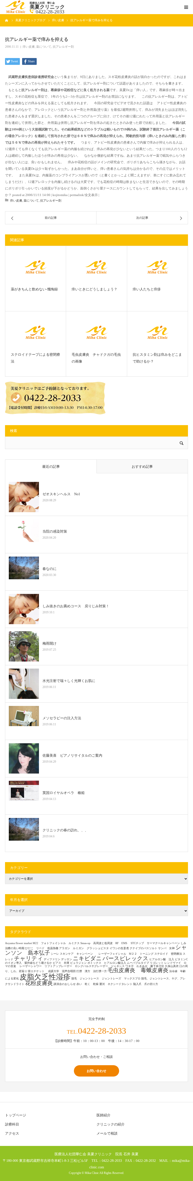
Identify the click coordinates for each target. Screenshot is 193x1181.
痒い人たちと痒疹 (147, 289)
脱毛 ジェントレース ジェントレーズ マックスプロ (105, 978)
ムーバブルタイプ (138, 963)
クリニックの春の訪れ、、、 (65, 830)
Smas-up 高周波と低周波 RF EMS (105, 943)
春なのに (49, 569)
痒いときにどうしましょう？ (94, 289)
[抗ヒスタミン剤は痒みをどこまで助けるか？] (157, 332)
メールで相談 (107, 1133)
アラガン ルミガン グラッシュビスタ (84, 948)
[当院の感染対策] (24, 534)
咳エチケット (37, 971)
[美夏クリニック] (16, 12)
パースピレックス (126, 958)
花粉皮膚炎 (39, 983)
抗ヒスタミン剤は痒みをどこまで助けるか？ (157, 358)
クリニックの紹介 (110, 1124)
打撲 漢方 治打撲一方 (91, 971)
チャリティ (28, 958)
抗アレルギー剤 (63, 46)
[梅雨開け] (24, 646)
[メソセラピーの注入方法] (24, 721)
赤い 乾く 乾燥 (87, 984)
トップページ (15, 1115)
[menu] (186, 7)
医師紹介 (103, 1115)
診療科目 (12, 1124)
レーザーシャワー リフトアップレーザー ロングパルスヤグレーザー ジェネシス (72, 966)
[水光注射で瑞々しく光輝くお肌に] (24, 684)
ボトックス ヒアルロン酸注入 (106, 963)
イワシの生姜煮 (119, 948)
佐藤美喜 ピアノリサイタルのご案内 (72, 755)
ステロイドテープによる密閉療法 (35, 358)
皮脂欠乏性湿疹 (45, 977)
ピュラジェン (78, 963)
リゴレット (157, 963)
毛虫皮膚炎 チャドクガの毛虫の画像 (96, 358)
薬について (43, 46)
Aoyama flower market (18, 943)
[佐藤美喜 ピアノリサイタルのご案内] (24, 758)
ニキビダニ (87, 958)
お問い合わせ (96, 1070)
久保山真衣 (172, 966)
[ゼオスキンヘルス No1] (24, 497)
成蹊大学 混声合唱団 (62, 971)
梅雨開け (49, 643)
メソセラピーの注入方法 (63, 718)
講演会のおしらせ (65, 984)
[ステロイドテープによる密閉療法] (35, 332)
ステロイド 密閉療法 (168, 953)
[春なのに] (24, 572)
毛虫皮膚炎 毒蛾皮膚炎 (138, 970)
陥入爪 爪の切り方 (145, 984)
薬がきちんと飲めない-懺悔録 (35, 289)
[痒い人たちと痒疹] (157, 267)
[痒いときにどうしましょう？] (96, 267)
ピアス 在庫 (61, 963)
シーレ (55, 953)
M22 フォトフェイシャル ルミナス (56, 943)
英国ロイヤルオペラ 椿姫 (63, 793)
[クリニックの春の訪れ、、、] (24, 833)
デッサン (66, 959)
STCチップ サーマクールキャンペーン (155, 943)
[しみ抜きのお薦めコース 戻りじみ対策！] (24, 609)
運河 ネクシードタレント (115, 984)
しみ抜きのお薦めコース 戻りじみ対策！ (75, 606)
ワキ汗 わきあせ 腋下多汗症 (144, 966)
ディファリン (52, 959)
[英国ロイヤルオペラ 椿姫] (24, 796)
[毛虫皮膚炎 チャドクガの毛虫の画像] (96, 332)
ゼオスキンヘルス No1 (61, 494)
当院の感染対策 (54, 531)
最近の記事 (51, 467)
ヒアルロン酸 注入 (161, 959)
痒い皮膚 (29, 46)
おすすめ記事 (142, 467)
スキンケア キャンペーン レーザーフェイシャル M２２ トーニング (107, 953)
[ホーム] (7, 20)
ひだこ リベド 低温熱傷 (41, 948)
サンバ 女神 (166, 948)
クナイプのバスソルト (143, 948)
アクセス (12, 1133)
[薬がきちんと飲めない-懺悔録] (35, 267)
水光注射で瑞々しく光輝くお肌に (68, 681)
